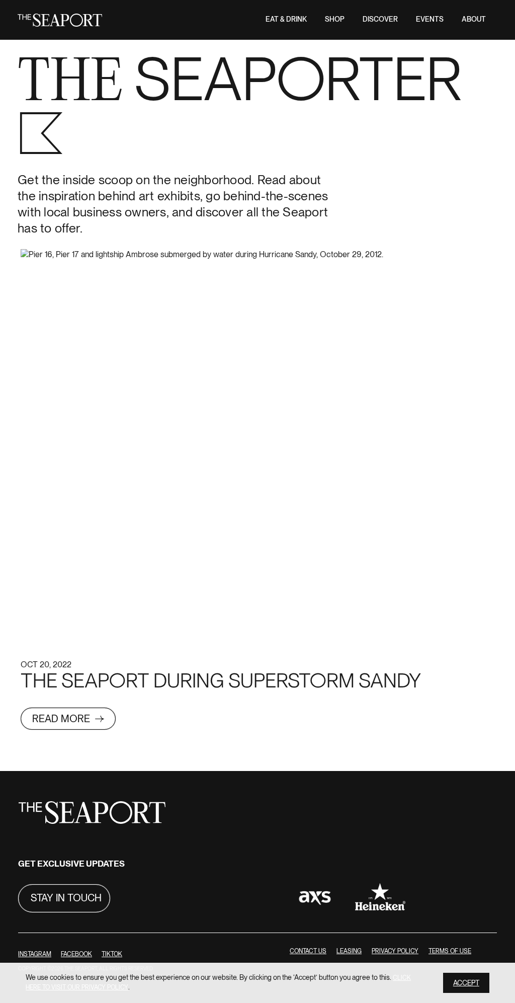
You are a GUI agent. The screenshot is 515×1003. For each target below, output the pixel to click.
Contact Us (308, 951)
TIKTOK (112, 954)
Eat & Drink (286, 19)
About (474, 19)
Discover (380, 19)
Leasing (349, 951)
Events (430, 19)
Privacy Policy (395, 951)
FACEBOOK (76, 954)
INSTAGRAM (34, 954)
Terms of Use (449, 951)
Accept (466, 983)
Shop (335, 19)
